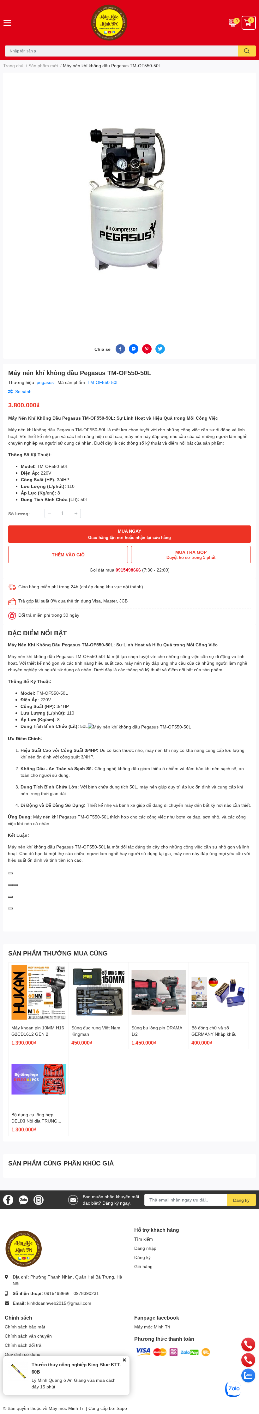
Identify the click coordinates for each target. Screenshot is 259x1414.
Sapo (122, 1408)
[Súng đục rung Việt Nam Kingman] (98, 992)
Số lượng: (19, 513)
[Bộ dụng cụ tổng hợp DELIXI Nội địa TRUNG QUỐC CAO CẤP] (38, 1079)
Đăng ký (241, 1200)
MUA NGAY (129, 534)
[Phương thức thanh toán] (173, 1351)
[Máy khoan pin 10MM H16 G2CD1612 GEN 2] (38, 992)
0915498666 (128, 569)
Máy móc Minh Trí (152, 1326)
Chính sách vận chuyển (28, 1336)
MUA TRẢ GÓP (190, 554)
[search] (247, 51)
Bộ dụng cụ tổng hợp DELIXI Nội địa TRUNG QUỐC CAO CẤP (34, 1120)
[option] (129, 201)
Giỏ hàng (143, 1266)
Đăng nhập (145, 1248)
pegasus (46, 382)
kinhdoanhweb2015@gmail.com (59, 1303)
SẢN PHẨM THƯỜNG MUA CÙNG (58, 953)
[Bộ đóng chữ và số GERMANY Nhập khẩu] (218, 992)
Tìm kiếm (143, 1239)
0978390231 (86, 1293)
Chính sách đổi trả (23, 1345)
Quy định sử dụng (22, 1354)
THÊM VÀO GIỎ (68, 554)
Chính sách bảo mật (25, 1326)
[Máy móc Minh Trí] (129, 22)
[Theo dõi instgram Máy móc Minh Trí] (38, 1199)
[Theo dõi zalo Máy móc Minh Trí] (23, 1199)
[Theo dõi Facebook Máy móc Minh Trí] (8, 1199)
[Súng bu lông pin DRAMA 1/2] (158, 992)
